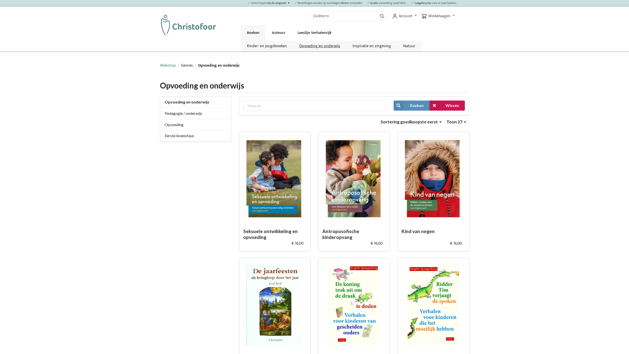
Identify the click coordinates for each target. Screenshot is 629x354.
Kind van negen (418, 231)
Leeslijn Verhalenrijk (314, 33)
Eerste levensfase (179, 135)
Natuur (409, 46)
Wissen (452, 105)
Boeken (253, 33)
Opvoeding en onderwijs (319, 46)
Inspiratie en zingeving (372, 46)
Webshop (168, 65)
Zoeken (417, 105)
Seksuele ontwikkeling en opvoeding (270, 234)
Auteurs (278, 33)
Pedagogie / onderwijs (183, 113)
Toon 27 (454, 121)
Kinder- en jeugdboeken (267, 46)
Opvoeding (174, 124)
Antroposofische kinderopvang (340, 234)
